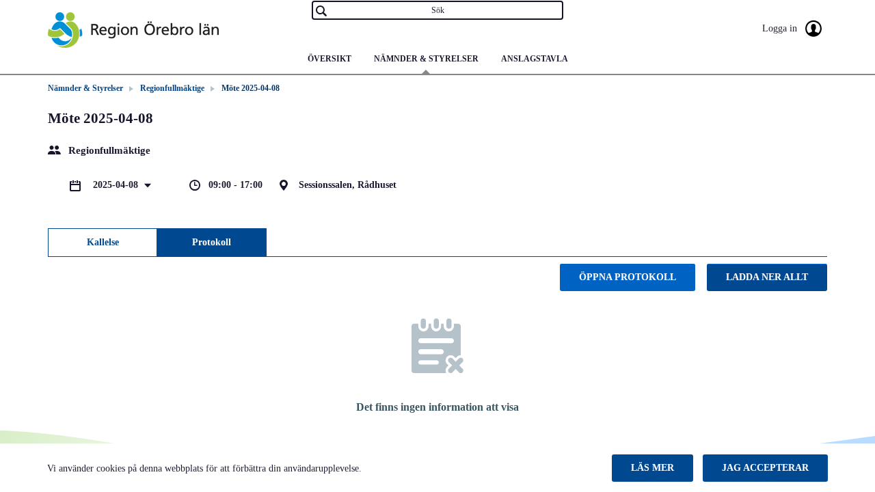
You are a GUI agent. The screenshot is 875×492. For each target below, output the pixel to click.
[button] (652, 468)
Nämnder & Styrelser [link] (85, 88)
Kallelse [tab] (103, 242)
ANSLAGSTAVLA (534, 59)
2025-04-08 (117, 185)
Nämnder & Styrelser (426, 59)
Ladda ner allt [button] (767, 277)
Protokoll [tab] (211, 242)
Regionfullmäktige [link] (172, 88)
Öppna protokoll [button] (627, 277)
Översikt (329, 59)
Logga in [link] (781, 28)
